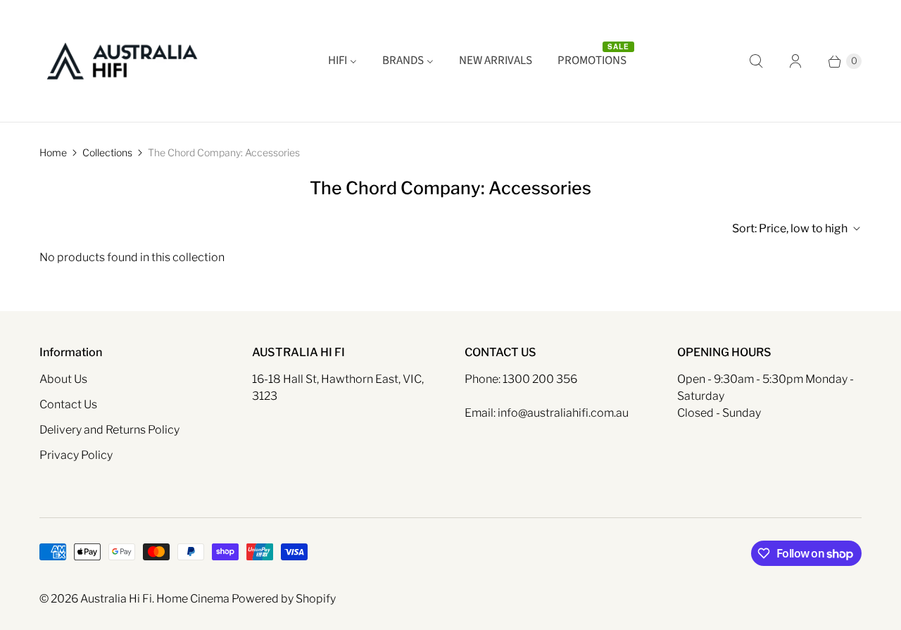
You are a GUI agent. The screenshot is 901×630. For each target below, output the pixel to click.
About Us (63, 379)
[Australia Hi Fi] (122, 61)
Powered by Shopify (284, 598)
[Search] (756, 61)
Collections (107, 152)
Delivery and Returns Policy (109, 429)
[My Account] (795, 61)
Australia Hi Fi (116, 598)
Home (53, 152)
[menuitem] (342, 61)
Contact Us (68, 404)
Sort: (790, 228)
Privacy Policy (76, 455)
